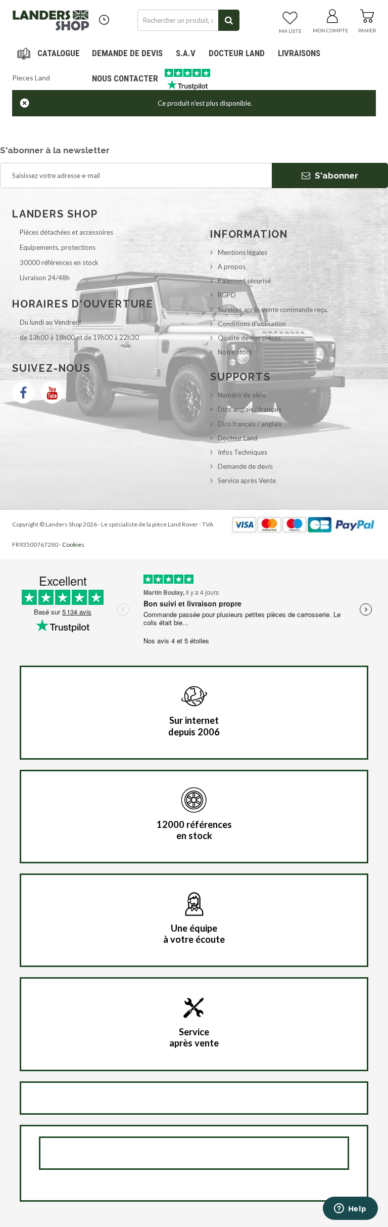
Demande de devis (245, 466)
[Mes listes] (290, 18)
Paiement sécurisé (244, 281)
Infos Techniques (242, 452)
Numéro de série (242, 395)
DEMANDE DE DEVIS (127, 53)
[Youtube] (52, 392)
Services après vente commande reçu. (273, 309)
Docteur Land (237, 53)
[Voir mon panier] (367, 14)
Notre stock (235, 352)
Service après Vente (247, 480)
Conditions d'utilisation (252, 324)
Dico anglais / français (249, 409)
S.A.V (186, 53)
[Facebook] (23, 392)
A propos (232, 266)
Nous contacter (125, 78)
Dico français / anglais (249, 424)
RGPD (227, 295)
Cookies (73, 544)
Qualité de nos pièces (249, 338)
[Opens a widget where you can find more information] (350, 1209)
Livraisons (299, 53)
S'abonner (335, 175)
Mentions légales (242, 252)
